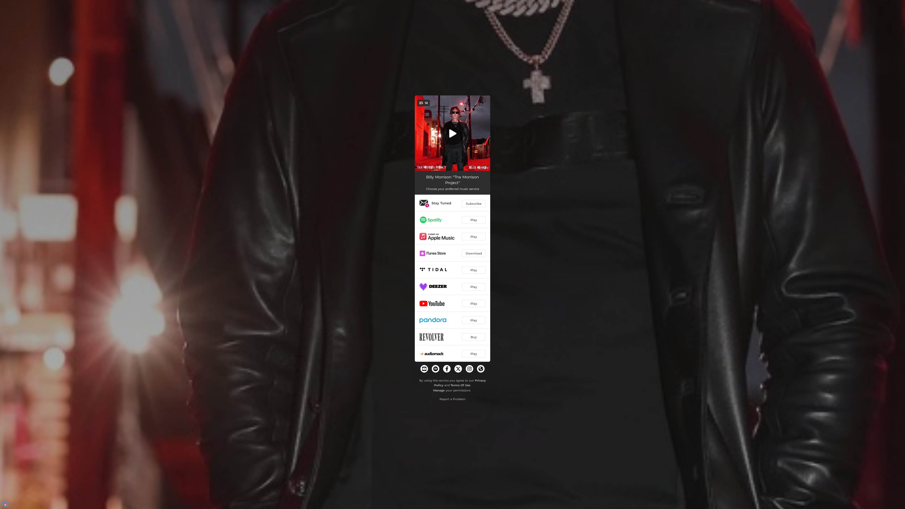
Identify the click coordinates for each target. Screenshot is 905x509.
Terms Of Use (460, 385)
